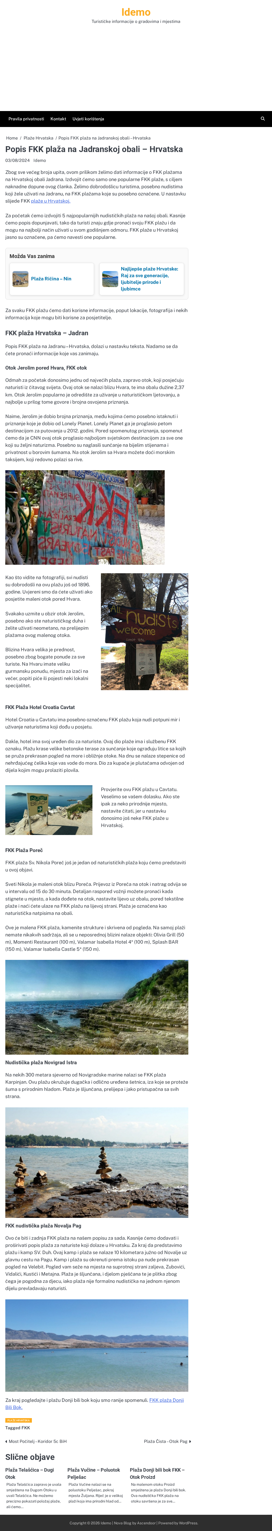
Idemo (136, 12)
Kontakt (58, 118)
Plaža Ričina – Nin (51, 278)
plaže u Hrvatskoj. (50, 201)
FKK (26, 1427)
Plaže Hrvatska (18, 1420)
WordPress (188, 1523)
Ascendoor (146, 1523)
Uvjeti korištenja (88, 118)
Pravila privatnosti (26, 118)
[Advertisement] (136, 64)
